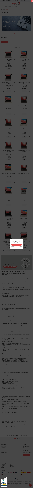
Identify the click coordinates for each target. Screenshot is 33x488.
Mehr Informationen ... (17, 242)
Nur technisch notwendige (13, 246)
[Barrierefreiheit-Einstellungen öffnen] (32, 1)
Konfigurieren (20, 246)
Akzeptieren (16, 244)
